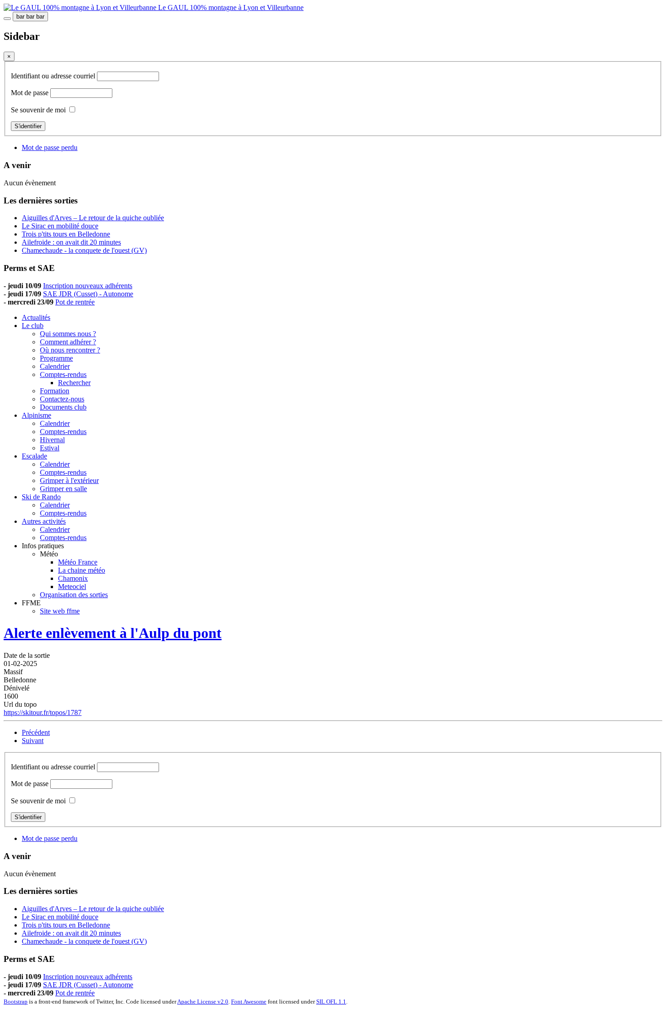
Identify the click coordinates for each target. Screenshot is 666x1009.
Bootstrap (16, 1001)
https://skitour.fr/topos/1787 (43, 712)
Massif (13, 672)
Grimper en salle (63, 488)
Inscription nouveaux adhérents (87, 286)
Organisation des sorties (74, 595)
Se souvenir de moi (38, 110)
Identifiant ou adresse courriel (54, 76)
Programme (56, 358)
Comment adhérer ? (68, 342)
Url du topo (20, 704)
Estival (49, 448)
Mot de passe (30, 93)
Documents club (63, 407)
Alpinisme (36, 415)
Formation (54, 391)
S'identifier (28, 126)
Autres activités (44, 521)
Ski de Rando (41, 497)
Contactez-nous (62, 399)
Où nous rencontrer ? (70, 350)
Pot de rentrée (75, 302)
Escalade (34, 456)
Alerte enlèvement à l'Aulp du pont (113, 633)
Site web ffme (60, 611)
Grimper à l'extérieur (69, 480)
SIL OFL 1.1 (331, 1001)
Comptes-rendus (63, 374)
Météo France (77, 562)
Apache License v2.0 (202, 1001)
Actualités (36, 317)
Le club (32, 325)
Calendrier (55, 366)
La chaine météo (81, 570)
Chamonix (73, 578)
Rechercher (74, 382)
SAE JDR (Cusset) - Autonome (88, 294)
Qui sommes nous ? (68, 334)
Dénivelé (16, 688)
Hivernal (52, 440)
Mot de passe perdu (49, 147)
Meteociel (72, 586)
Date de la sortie (27, 655)
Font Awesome (248, 1001)
